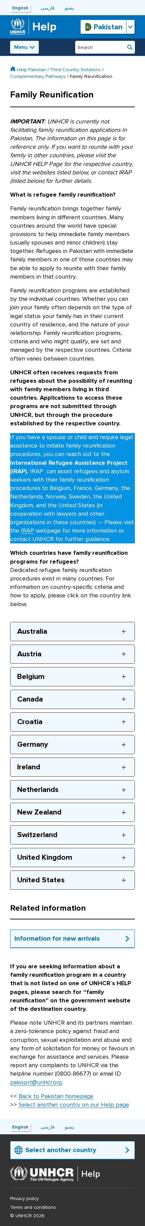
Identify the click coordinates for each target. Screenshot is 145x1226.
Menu (21, 47)
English (20, 8)
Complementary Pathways (38, 76)
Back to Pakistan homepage (56, 1096)
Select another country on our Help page (74, 1104)
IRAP (27, 530)
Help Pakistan (31, 70)
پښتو (69, 8)
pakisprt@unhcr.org (36, 1082)
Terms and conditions (33, 1207)
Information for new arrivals (57, 939)
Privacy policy (24, 1198)
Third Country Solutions (75, 70)
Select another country (60, 1150)
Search (130, 47)
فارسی (47, 8)
